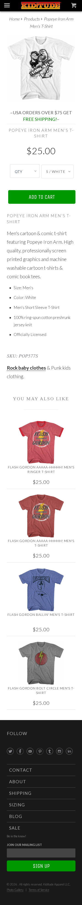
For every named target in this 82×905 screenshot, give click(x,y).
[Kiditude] (41, 6)
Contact (20, 770)
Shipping (20, 793)
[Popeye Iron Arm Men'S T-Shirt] (41, 68)
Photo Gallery (15, 890)
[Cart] (74, 6)
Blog (15, 816)
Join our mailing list (24, 845)
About (17, 781)
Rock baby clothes (26, 367)
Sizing (17, 804)
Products (32, 18)
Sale (14, 827)
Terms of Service (39, 890)
